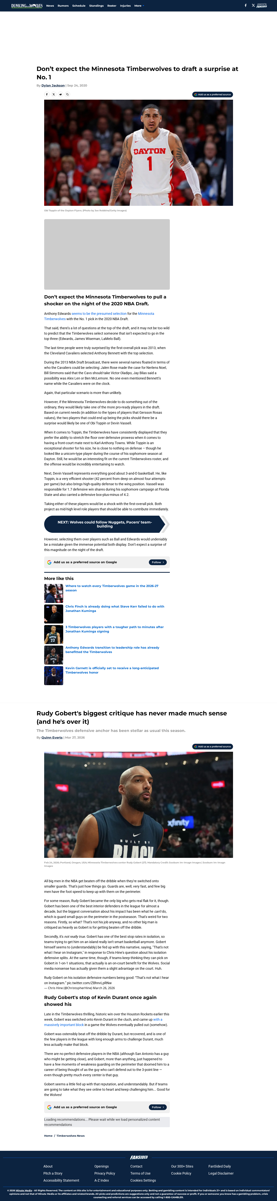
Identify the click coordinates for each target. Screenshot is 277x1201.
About (48, 1166)
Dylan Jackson (53, 85)
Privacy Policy (104, 1173)
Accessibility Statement (61, 1180)
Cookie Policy (181, 1173)
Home (48, 1135)
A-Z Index (101, 1180)
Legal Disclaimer (221, 1173)
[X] (253, 5)
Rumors (63, 5)
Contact (136, 1166)
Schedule (78, 5)
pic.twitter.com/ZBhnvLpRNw (89, 983)
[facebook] (246, 5)
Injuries (125, 5)
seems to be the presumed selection (99, 314)
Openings (101, 1166)
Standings (96, 5)
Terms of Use (140, 1173)
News (50, 5)
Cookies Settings (143, 1180)
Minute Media (24, 1190)
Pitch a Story (52, 1173)
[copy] (67, 94)
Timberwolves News (71, 1135)
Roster (111, 5)
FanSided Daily (219, 1166)
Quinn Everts (52, 737)
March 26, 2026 (104, 988)
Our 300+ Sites (182, 1166)
